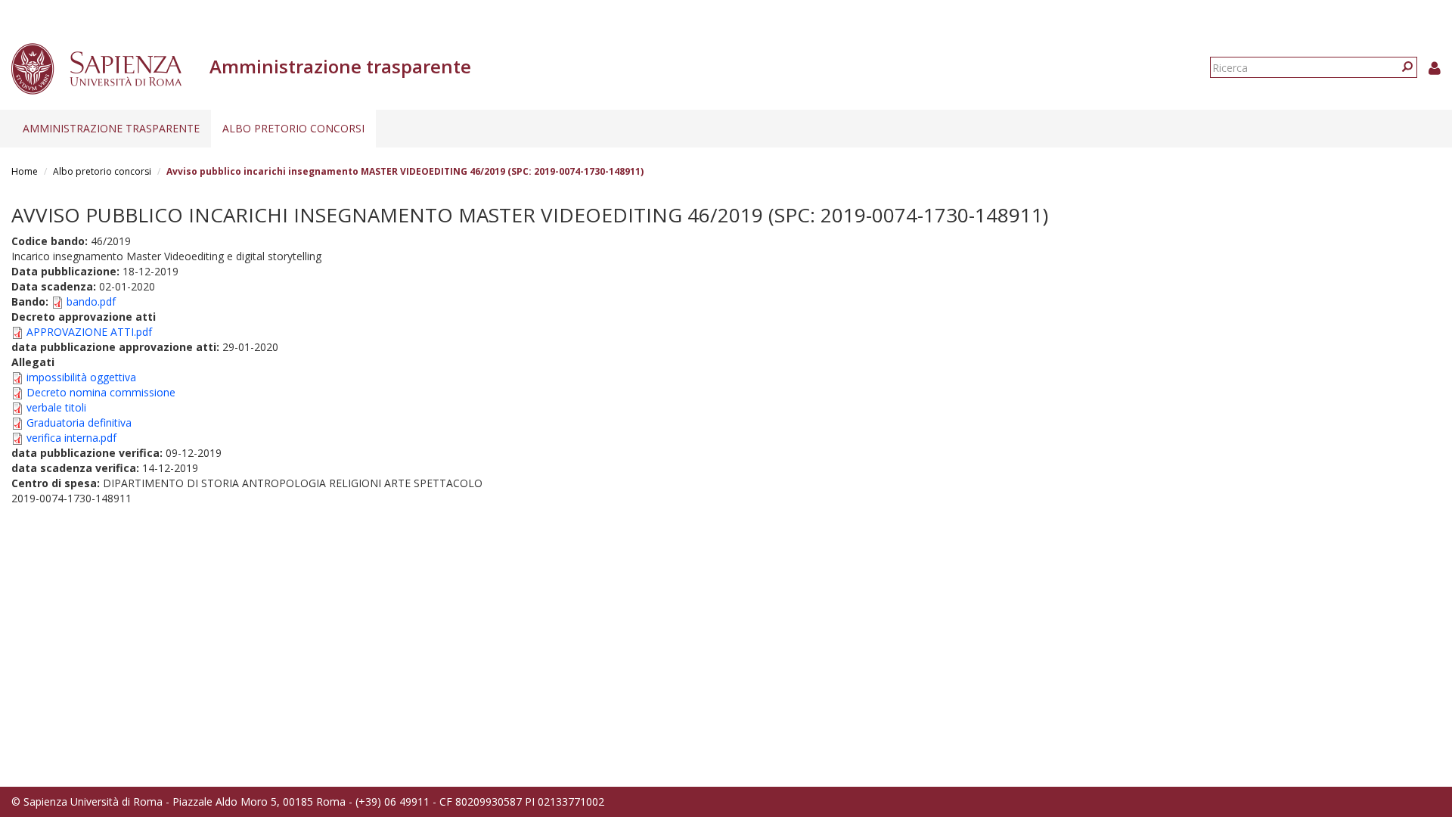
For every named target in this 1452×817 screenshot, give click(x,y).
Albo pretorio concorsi (293, 128)
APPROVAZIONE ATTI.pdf (89, 332)
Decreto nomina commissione (100, 392)
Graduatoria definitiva (79, 422)
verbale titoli (56, 407)
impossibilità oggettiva (81, 377)
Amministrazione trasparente (111, 128)
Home (24, 171)
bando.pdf (91, 301)
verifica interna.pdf (71, 437)
